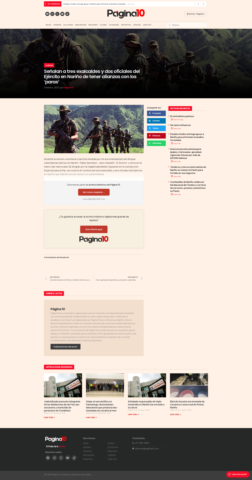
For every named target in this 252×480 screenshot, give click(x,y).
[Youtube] (62, 14)
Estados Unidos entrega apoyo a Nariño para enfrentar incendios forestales (187, 137)
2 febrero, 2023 (51, 87)
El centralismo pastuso (182, 116)
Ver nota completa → (94, 192)
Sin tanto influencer (180, 125)
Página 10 (68, 87)
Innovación (80, 25)
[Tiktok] (67, 14)
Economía (114, 25)
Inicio (48, 25)
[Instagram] (52, 14)
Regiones (93, 25)
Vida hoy (147, 25)
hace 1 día (176, 128)
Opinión (57, 25)
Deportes (126, 25)
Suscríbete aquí (93, 229)
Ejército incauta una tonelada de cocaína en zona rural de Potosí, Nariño (187, 404)
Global (103, 25)
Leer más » (49, 417)
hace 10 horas (178, 120)
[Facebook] (47, 14)
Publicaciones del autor (65, 346)
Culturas (68, 25)
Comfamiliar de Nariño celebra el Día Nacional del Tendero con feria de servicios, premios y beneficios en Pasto (188, 186)
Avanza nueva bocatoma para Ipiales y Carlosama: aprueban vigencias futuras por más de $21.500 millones (107, 4)
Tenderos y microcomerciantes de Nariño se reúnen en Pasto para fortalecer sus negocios (188, 170)
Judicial (137, 25)
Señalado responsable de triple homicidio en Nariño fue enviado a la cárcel (146, 404)
